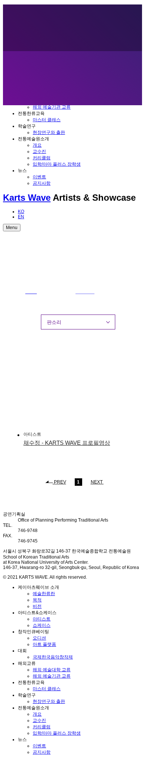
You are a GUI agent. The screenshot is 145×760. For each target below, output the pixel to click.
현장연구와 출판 (49, 132)
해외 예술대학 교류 (52, 669)
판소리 (54, 322)
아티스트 (42, 619)
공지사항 (42, 183)
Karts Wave (27, 198)
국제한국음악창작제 (53, 657)
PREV (59, 482)
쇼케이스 (42, 625)
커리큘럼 (42, 157)
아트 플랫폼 (44, 644)
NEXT (97, 482)
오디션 (39, 638)
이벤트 (39, 176)
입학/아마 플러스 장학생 (57, 164)
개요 (37, 145)
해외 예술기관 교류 (52, 107)
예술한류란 (44, 593)
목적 (37, 600)
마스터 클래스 (47, 119)
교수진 (39, 151)
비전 (37, 606)
